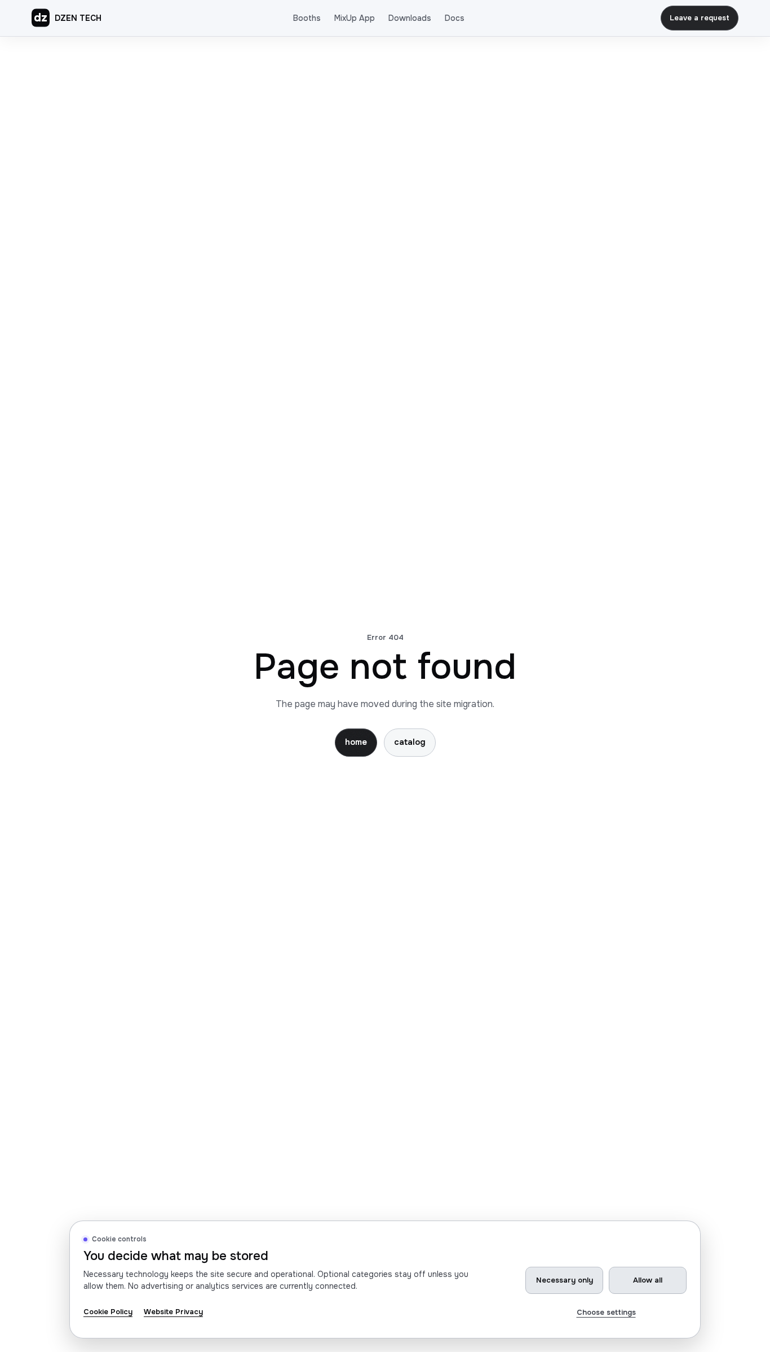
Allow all (647, 1280)
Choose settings (606, 1312)
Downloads (409, 18)
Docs (454, 18)
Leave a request (699, 18)
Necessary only (564, 1280)
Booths (307, 18)
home (356, 742)
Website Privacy (173, 1311)
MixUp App (354, 18)
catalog (410, 742)
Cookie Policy (107, 1311)
